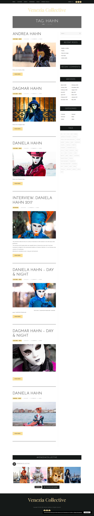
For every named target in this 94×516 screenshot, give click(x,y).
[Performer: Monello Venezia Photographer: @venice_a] (55, 475)
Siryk (62, 166)
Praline (62, 50)
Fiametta (74, 145)
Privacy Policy (45, 1)
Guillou (62, 150)
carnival (75, 136)
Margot (62, 155)
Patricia (71, 158)
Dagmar (62, 142)
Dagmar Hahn (27, 89)
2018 (68, 134)
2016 (61, 134)
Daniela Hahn (27, 143)
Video (38, 1)
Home (43, 24)
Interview (31, 1)
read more (18, 74)
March (63, 85)
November (64, 99)
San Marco (74, 163)
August (74, 90)
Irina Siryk (63, 55)
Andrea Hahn (27, 34)
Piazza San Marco (64, 161)
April (63, 94)
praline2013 (72, 161)
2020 (71, 134)
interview (72, 150)
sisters (66, 166)
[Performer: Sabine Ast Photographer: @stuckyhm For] (38, 475)
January (64, 87)
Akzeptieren (87, 512)
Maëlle (71, 155)
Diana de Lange (64, 53)
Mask (14, 1)
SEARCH (69, 1)
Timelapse (69, 169)
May (74, 92)
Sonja (70, 166)
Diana (72, 142)
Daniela (67, 142)
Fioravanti (63, 147)
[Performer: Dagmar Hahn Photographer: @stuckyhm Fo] (72, 475)
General (15, 398)
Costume (19, 1)
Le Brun (70, 153)
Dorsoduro (77, 142)
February (75, 85)
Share (40, 39)
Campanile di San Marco (66, 136)
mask (67, 155)
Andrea (75, 134)
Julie (62, 153)
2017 (65, 134)
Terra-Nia (63, 169)
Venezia (74, 169)
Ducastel (63, 145)
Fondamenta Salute (71, 147)
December (75, 87)
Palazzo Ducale (64, 158)
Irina (76, 150)
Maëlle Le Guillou (65, 48)
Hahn (67, 150)
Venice (25, 1)
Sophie (74, 166)
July (63, 92)
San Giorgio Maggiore (66, 163)
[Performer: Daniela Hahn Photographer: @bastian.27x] (21, 475)
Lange (65, 153)
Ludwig (75, 153)
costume (78, 139)
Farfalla (68, 145)
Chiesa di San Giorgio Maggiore (68, 139)
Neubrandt (76, 155)
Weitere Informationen (78, 512)
